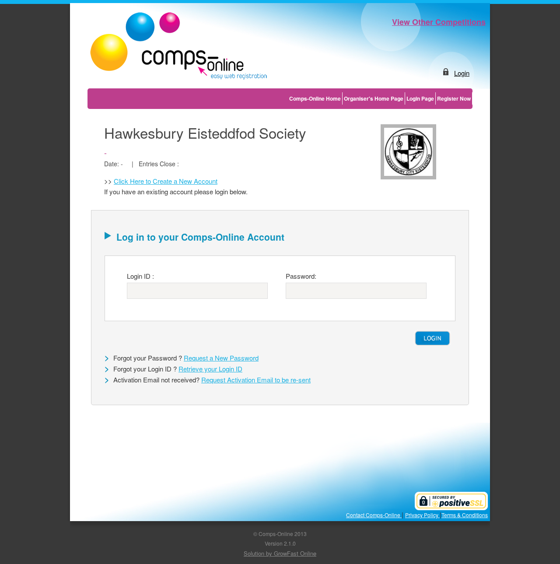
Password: (301, 275)
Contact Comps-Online (374, 514)
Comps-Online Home (315, 98)
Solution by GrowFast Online (280, 553)
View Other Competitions (439, 22)
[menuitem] (315, 98)
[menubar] (380, 98)
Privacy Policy (422, 514)
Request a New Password (221, 357)
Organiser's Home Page (373, 98)
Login (461, 72)
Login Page (420, 98)
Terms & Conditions (464, 514)
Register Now (454, 98)
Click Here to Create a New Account (165, 181)
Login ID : (140, 275)
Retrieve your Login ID (210, 368)
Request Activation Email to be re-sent (256, 379)
